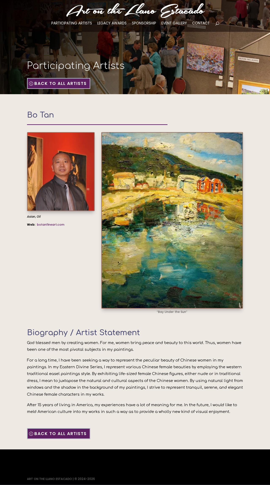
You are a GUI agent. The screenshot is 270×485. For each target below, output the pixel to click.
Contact (201, 24)
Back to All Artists (60, 83)
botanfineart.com (50, 224)
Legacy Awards (112, 24)
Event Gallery (174, 24)
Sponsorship (144, 24)
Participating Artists (71, 24)
